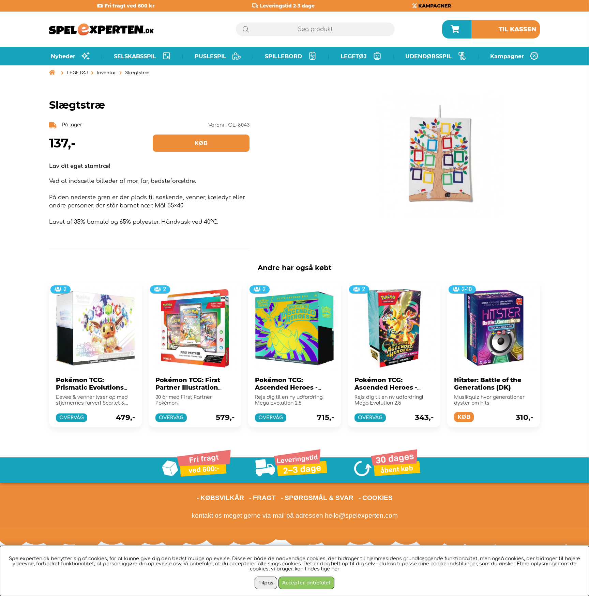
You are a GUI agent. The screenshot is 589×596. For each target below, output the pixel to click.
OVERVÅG (71, 417)
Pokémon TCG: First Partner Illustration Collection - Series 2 (188, 387)
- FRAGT (262, 497)
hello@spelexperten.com (361, 515)
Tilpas (265, 582)
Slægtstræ (137, 72)
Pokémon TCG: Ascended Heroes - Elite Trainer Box (286, 387)
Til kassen (518, 29)
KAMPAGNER (434, 6)
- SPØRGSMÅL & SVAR (317, 497)
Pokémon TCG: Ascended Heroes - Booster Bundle (385, 387)
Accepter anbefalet (306, 582)
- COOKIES (376, 497)
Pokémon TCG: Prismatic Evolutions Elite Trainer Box (90, 387)
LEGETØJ (77, 72)
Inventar (106, 72)
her (335, 568)
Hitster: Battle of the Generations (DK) (488, 383)
